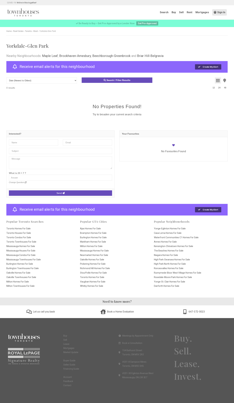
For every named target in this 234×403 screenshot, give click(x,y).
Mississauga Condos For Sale (20, 255)
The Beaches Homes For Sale (168, 250)
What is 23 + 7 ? (17, 173)
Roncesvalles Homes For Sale (168, 268)
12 (214, 88)
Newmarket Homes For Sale (94, 255)
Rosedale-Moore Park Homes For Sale (173, 277)
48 (225, 88)
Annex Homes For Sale (165, 241)
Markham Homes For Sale (93, 241)
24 (219, 88)
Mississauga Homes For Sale (20, 246)
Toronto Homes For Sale (18, 228)
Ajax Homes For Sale (90, 228)
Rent (189, 12)
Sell (181, 12)
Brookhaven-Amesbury (75, 56)
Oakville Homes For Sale (18, 272)
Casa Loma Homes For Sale (167, 233)
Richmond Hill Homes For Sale (95, 268)
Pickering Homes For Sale (93, 264)
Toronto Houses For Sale (18, 233)
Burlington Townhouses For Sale (22, 268)
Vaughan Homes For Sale (92, 281)
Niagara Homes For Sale (166, 255)
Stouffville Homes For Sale (93, 272)
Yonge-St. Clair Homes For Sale (169, 281)
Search (164, 12)
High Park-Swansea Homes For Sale (172, 259)
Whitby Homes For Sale (91, 286)
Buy (174, 12)
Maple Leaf (50, 56)
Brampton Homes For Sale (93, 233)
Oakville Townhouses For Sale (21, 277)
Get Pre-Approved (147, 23)
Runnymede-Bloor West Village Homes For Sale (177, 272)
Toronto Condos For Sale (18, 237)
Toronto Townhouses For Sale (21, 241)
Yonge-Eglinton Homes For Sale (170, 228)
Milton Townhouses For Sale (20, 286)
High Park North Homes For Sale (170, 264)
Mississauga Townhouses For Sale (23, 259)
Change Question (17, 182)
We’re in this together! (26, 2)
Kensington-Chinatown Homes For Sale (173, 246)
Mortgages (202, 12)
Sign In (221, 12)
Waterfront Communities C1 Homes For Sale (176, 237)
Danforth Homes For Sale (166, 286)
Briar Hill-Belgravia (150, 56)
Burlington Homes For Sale (19, 264)
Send (59, 193)
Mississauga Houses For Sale (20, 250)
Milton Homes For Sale (17, 281)
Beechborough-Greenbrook (111, 56)
